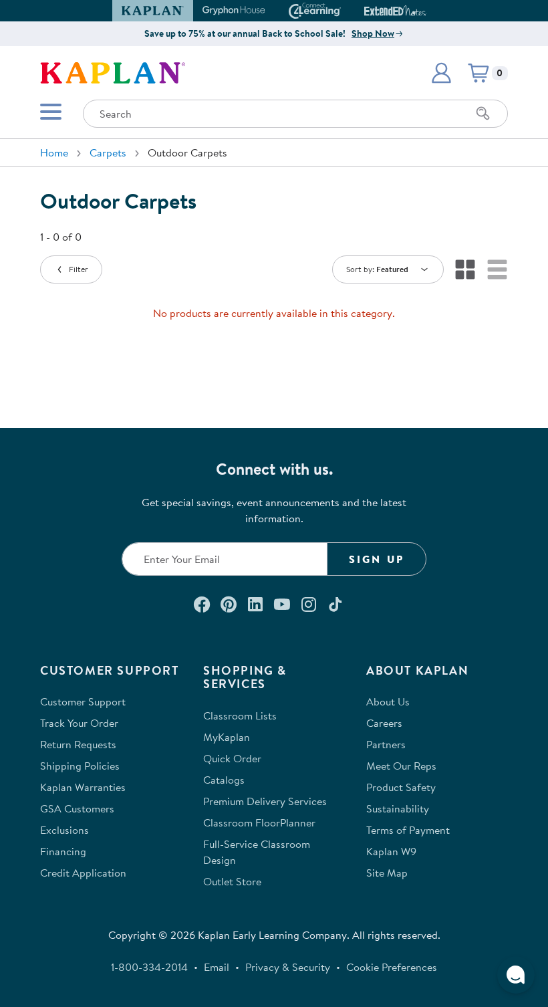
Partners (386, 744)
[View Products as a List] (497, 269)
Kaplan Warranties (83, 787)
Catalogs (224, 779)
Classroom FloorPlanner (259, 822)
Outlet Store (232, 881)
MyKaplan (226, 737)
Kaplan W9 (391, 851)
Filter (78, 269)
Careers (384, 722)
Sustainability (397, 808)
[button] (420, 10)
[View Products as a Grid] (465, 269)
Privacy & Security (287, 967)
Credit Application (83, 872)
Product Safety (401, 787)
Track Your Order (79, 722)
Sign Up (376, 559)
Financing (63, 851)
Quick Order (232, 758)
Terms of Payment (408, 829)
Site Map (387, 872)
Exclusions (64, 829)
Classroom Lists (240, 715)
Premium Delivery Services (265, 801)
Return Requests (78, 744)
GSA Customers (77, 808)
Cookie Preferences (391, 967)
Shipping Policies (80, 765)
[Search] (483, 114)
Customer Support (83, 701)
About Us (388, 701)
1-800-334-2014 (149, 967)
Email (216, 967)
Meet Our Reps (401, 765)
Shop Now (373, 33)
